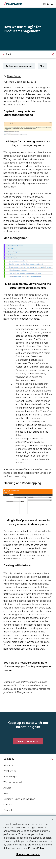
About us (8, 765)
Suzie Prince (14, 76)
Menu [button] (46, 4)
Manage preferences (28, 854)
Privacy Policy (36, 848)
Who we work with (13, 782)
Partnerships (10, 776)
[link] (28, 741)
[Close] (52, 819)
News (6, 793)
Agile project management (19, 66)
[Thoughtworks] (13, 3)
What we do (10, 771)
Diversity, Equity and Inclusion (19, 799)
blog (24, 476)
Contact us (9, 810)
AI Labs (7, 787)
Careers (7, 804)
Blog (42, 66)
